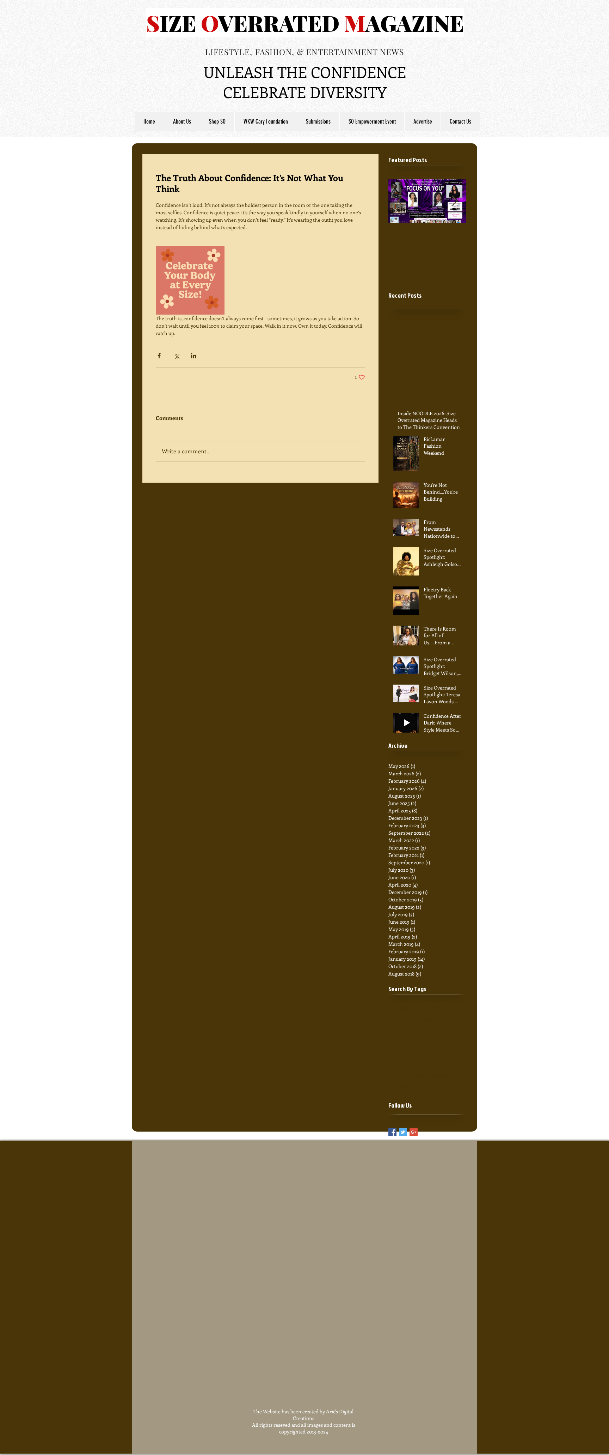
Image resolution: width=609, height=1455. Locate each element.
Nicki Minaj (401, 1019)
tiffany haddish (405, 1075)
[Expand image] (190, 280)
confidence (400, 1042)
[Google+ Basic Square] (414, 1132)
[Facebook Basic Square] (392, 1132)
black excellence (443, 1030)
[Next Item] (454, 201)
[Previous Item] (399, 201)
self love (434, 1064)
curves (424, 1042)
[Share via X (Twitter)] (176, 355)
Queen (425, 1019)
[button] (318, 121)
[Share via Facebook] (159, 355)
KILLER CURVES (431, 1008)
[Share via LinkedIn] (193, 355)
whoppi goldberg (407, 1086)
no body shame (443, 1053)
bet (440, 1019)
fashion (443, 1042)
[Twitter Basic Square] (403, 1132)
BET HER (398, 1008)
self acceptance (404, 1064)
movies (396, 1053)
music (415, 1053)
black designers (405, 1030)
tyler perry (438, 1075)
